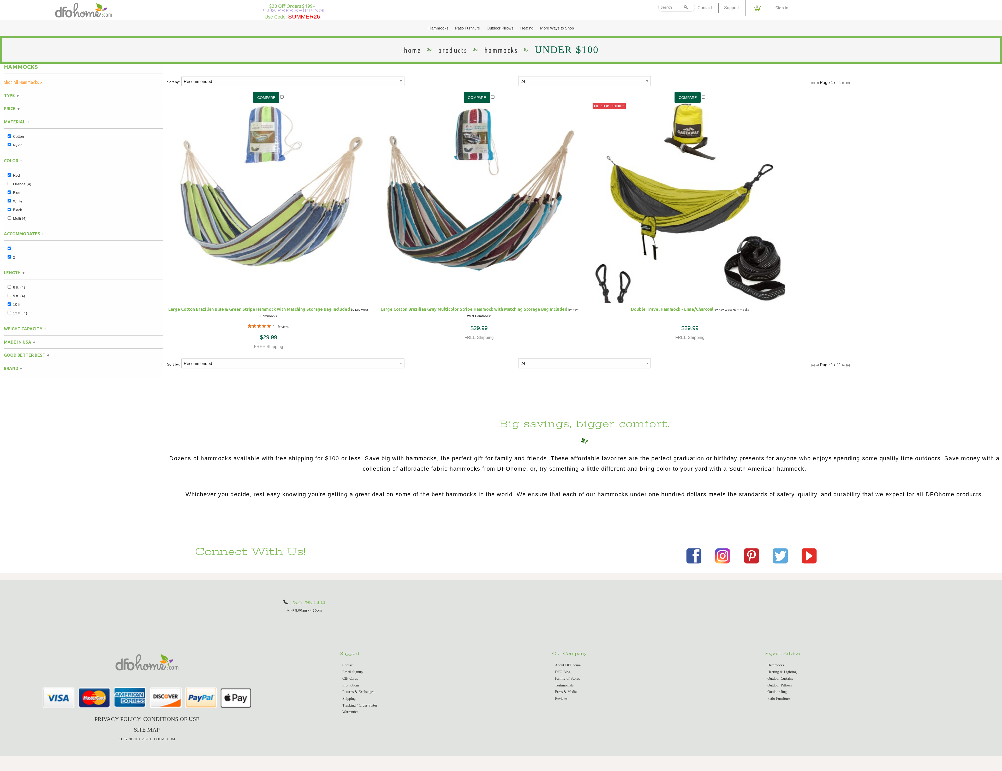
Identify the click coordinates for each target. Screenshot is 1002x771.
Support (731, 7)
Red (16, 175)
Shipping (349, 699)
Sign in (781, 8)
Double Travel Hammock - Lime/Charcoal (672, 309)
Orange (22, 184)
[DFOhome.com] (83, 9)
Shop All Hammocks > (23, 82)
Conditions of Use (171, 719)
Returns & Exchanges (358, 692)
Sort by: (173, 82)
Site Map (147, 729)
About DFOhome (568, 665)
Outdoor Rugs (777, 692)
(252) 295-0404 (307, 602)
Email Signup (352, 672)
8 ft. (19, 287)
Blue (16, 192)
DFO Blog (562, 672)
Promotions (350, 685)
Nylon (17, 145)
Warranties (350, 712)
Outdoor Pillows (500, 28)
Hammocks (438, 28)
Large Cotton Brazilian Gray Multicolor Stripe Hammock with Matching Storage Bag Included (474, 309)
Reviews (561, 699)
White (17, 201)
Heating (526, 28)
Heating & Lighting (782, 672)
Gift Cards (350, 678)
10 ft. (17, 304)
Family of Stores (567, 678)
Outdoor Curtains (780, 678)
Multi (20, 218)
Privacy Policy (117, 719)
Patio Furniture (467, 28)
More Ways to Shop (557, 28)
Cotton (18, 136)
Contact (704, 7)
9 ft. (19, 296)
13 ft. (20, 313)
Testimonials (564, 685)
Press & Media (566, 692)
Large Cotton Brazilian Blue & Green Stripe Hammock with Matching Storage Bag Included (259, 309)
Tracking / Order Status (359, 705)
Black (17, 210)
